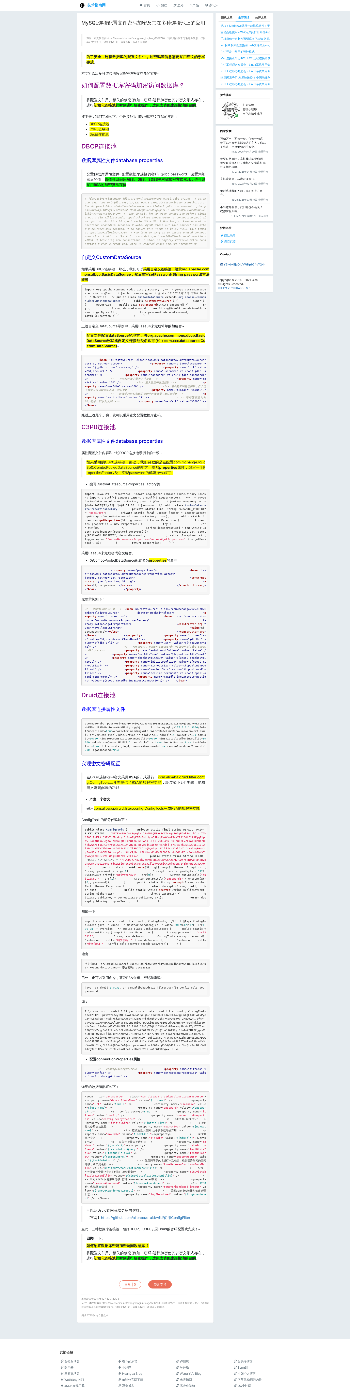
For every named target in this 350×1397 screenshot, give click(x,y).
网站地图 (230, 235)
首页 (146, 5)
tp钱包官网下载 (132, 1380)
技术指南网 (97, 5)
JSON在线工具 (74, 1386)
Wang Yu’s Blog (190, 1374)
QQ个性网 (244, 1386)
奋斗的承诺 (129, 1361)
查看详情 (263, 151)
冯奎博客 (127, 1386)
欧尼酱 (69, 1367)
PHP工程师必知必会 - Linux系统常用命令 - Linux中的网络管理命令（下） (267, 64)
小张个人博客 (246, 1374)
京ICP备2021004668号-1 (234, 288)
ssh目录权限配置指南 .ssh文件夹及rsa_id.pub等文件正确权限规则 (262, 45)
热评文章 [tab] (261, 17)
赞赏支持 (160, 1284)
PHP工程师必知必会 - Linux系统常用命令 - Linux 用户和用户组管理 (263, 84)
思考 (180, 5)
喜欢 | (130, 1284)
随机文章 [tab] (227, 17)
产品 (195, 5)
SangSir (243, 1367)
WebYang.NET (74, 1380)
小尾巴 (126, 1367)
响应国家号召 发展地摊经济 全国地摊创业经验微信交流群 (257, 77)
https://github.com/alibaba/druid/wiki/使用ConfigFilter (145, 1217)
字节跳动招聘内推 (249, 1380)
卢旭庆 (184, 1361)
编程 (163, 5)
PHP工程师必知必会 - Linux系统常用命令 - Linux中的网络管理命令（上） (267, 71)
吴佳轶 (184, 1367)
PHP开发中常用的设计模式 (238, 51)
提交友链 (230, 241)
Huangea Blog (131, 1374)
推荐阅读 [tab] (244, 17)
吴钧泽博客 (245, 1361)
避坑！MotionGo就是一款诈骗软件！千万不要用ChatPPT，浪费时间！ (265, 25)
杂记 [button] (212, 5)
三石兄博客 (72, 1374)
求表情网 (185, 1380)
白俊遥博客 (72, 1361)
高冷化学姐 (187, 1386)
